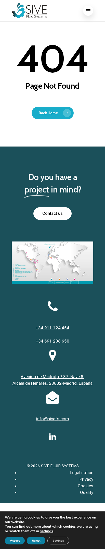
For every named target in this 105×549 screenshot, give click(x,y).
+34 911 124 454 (52, 327)
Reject (36, 541)
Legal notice (81, 472)
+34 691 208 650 (52, 341)
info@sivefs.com (52, 418)
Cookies (85, 485)
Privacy (86, 479)
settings (46, 531)
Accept (15, 541)
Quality (86, 492)
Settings (58, 541)
